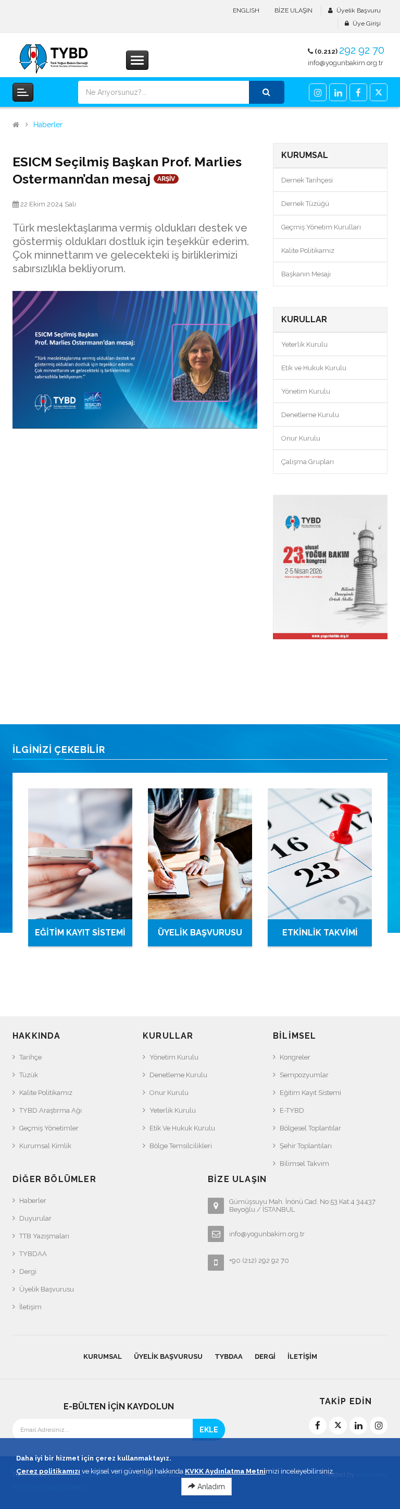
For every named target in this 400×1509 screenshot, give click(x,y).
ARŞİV (166, 178)
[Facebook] (358, 92)
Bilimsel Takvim (304, 1163)
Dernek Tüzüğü (305, 204)
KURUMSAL (102, 1356)
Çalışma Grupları (307, 462)
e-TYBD (292, 1110)
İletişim (30, 1307)
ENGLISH (246, 10)
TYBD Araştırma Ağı (50, 1110)
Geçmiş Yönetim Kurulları (321, 227)
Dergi (27, 1271)
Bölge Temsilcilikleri (180, 1146)
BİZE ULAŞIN (293, 10)
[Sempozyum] (330, 567)
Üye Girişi (367, 23)
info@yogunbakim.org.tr (345, 63)
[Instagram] (318, 92)
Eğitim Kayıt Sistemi (310, 1093)
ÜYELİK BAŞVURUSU (200, 933)
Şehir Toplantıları (306, 1146)
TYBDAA (33, 1254)
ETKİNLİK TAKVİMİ (320, 933)
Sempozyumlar (304, 1075)
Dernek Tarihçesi (307, 180)
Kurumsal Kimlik (45, 1146)
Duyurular (35, 1218)
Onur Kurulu (300, 438)
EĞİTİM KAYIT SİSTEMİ (80, 933)
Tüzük (28, 1075)
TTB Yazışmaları (44, 1236)
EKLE (208, 1430)
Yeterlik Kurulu (304, 344)
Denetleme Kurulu (310, 415)
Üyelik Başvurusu (46, 1289)
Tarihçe (30, 1057)
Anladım (210, 1486)
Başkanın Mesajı (306, 274)
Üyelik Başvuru (358, 10)
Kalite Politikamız (307, 250)
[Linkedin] (338, 92)
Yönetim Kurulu (305, 391)
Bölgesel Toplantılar (310, 1128)
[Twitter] (379, 92)
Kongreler (295, 1057)
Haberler (48, 124)
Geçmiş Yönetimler (49, 1128)
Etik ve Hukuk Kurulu (313, 368)
